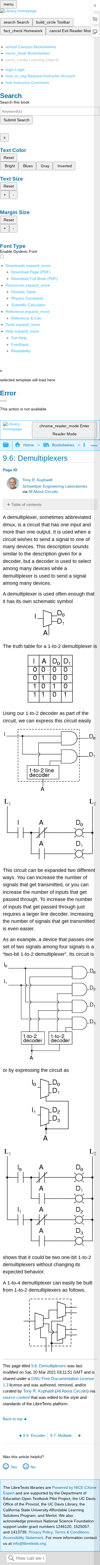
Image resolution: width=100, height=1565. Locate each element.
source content (16, 1397)
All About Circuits (43, 492)
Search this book (14, 102)
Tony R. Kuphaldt (37, 480)
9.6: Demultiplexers (48, 1365)
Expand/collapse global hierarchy (9, 445)
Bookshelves (63, 445)
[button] (20, 344)
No (33, 1467)
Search (11, 1558)
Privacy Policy (40, 1532)
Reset (9, 157)
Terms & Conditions (72, 1532)
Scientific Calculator (28, 305)
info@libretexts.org (29, 1543)
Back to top (12, 1419)
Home (28, 445)
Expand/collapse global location (94, 443)
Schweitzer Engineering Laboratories (54, 486)
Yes (14, 1467)
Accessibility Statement (23, 1537)
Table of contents (26, 504)
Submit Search (16, 120)
